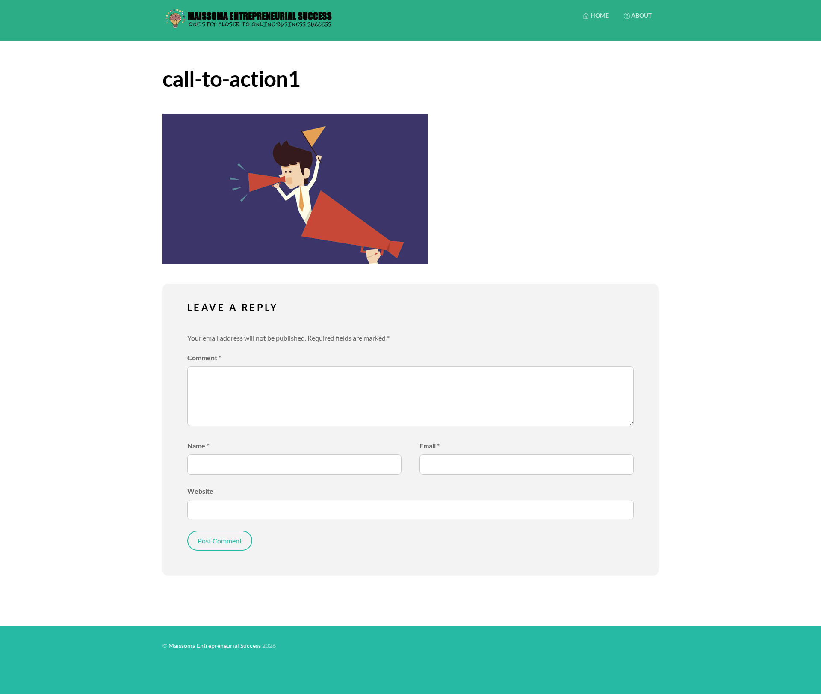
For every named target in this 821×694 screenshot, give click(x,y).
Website (200, 491)
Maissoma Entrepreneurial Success (214, 645)
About (641, 15)
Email (429, 446)
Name (198, 446)
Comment (204, 357)
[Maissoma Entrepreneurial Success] (248, 24)
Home (599, 15)
